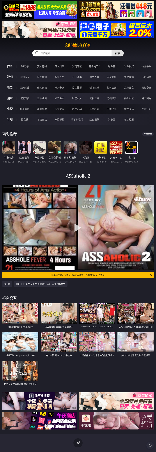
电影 (10, 88)
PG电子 (25, 66)
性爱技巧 (146, 109)
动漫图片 (77, 98)
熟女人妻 (94, 77)
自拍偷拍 (42, 77)
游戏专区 (77, 66)
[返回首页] (150, 445)
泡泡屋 (111, 119)
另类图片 (146, 98)
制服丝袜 (94, 87)
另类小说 (112, 109)
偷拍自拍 (42, 87)
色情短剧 (129, 119)
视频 (10, 77)
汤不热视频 (77, 119)
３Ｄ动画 (77, 77)
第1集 (7, 284)
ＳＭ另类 (146, 77)
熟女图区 (129, 98)
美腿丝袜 (94, 98)
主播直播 (129, 77)
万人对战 (59, 66)
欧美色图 (59, 98)
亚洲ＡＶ (25, 77)
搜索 (117, 53)
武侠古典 (77, 109)
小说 (10, 109)
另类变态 (146, 87)
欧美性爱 (77, 87)
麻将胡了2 (94, 66)
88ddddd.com (78, 45)
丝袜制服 (112, 77)
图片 (10, 98)
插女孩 (24, 119)
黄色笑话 (129, 109)
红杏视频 (94, 119)
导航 (10, 119)
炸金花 (111, 66)
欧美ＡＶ (59, 77)
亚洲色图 (42, 98)
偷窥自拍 (25, 98)
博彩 (10, 66)
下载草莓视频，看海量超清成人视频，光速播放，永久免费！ (78, 274)
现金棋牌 (129, 66)
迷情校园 (94, 109)
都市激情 (25, 109)
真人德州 (42, 66)
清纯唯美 (112, 98)
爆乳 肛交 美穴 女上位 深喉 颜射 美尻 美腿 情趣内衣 (40, 284)
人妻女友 (59, 109)
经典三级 (112, 87)
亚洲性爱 (25, 87)
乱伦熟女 (129, 87)
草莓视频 (59, 119)
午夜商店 (42, 119)
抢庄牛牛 (146, 66)
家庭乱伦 (42, 109)
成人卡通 (59, 87)
